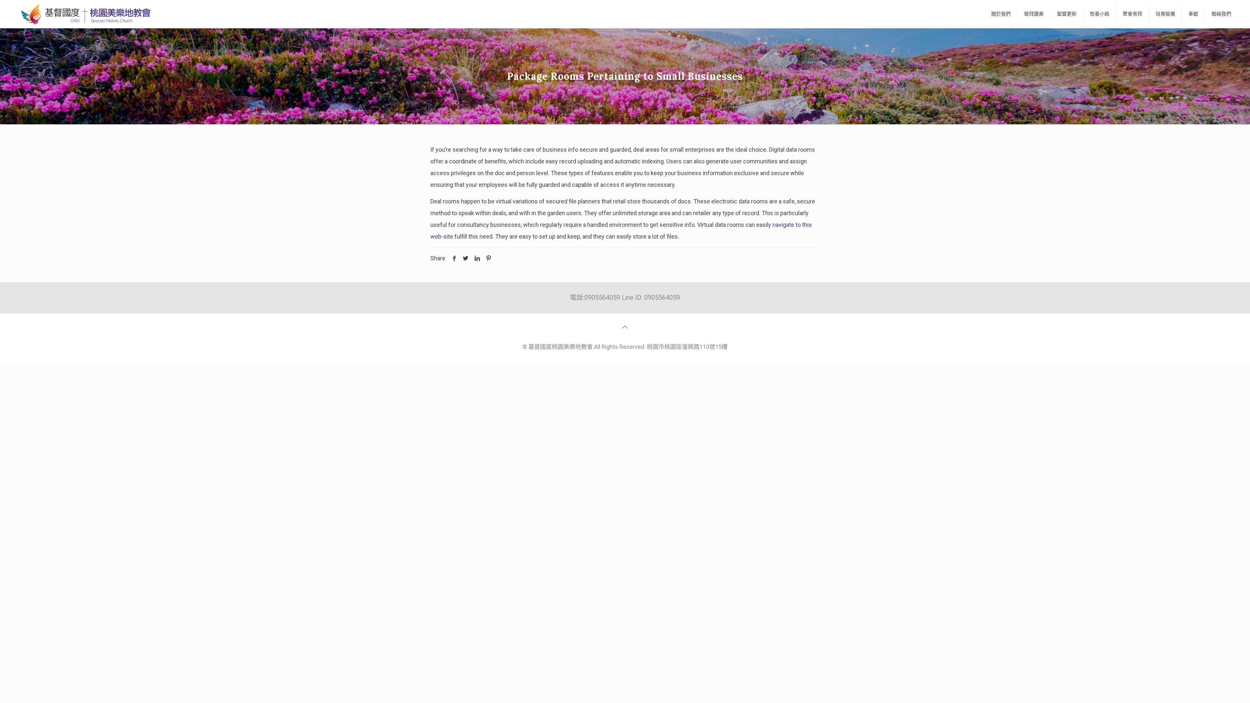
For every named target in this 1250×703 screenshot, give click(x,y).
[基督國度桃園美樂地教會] (84, 14)
